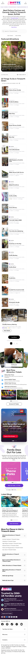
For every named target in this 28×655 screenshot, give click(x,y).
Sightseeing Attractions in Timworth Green (11, 570)
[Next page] (17, 343)
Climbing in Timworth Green (9, 541)
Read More (14, 27)
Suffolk (5, 7)
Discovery (4, 634)
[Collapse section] (25, 535)
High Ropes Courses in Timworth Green (11, 543)
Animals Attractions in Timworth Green (10, 555)
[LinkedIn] (7, 624)
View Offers (18, 35)
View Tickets (10, 35)
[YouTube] (21, 624)
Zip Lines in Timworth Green (9, 549)
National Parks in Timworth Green (10, 545)
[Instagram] (17, 624)
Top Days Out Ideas (7, 629)
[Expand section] (25, 554)
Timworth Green (12, 7)
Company (4, 639)
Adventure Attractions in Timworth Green (11, 535)
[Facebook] (2, 624)
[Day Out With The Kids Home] (14, 3)
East (2, 7)
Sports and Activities (21, 7)
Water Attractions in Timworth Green (11, 565)
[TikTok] (12, 624)
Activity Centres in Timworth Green (10, 539)
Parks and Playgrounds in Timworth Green (12, 547)
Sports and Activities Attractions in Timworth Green (11, 560)
